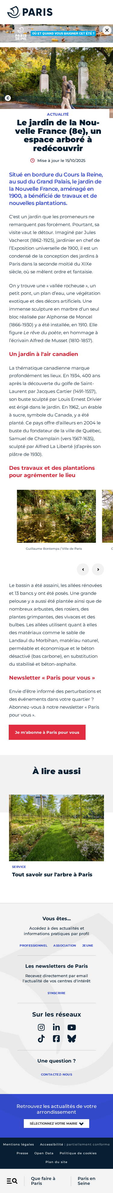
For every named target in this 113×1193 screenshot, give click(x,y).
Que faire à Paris (43, 1181)
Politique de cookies (78, 1153)
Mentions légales (18, 1144)
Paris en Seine (87, 1181)
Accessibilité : (75, 1144)
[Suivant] (98, 569)
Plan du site (56, 1162)
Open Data (44, 1153)
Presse (22, 1153)
